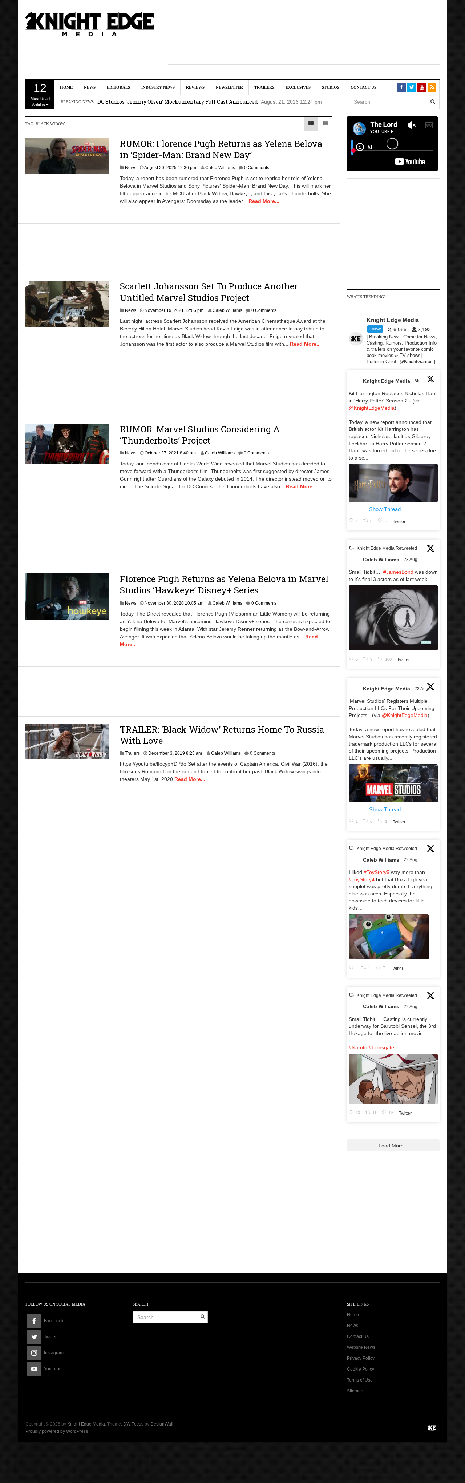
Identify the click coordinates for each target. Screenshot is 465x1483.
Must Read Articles (40, 94)
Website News (361, 1347)
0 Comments (256, 167)
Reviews (195, 87)
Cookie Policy (360, 1369)
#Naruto (358, 1047)
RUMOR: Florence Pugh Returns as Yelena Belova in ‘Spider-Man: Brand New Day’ (221, 149)
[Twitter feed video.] (393, 617)
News (90, 87)
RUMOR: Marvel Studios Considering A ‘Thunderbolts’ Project (200, 434)
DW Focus (133, 1424)
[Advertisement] (304, 38)
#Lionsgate (381, 1047)
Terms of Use (360, 1380)
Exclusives (298, 87)
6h (418, 381)
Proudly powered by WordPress (56, 1431)
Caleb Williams (220, 167)
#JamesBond (398, 572)
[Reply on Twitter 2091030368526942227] (353, 968)
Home (66, 87)
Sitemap (355, 1391)
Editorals (118, 87)
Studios (330, 87)
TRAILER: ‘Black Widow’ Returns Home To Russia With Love (222, 735)
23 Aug (411, 559)
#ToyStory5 (376, 872)
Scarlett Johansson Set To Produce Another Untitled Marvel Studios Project (209, 291)
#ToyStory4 (362, 879)
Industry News (158, 87)
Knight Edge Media (386, 381)
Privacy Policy (361, 1358)
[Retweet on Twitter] (351, 547)
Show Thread (385, 509)
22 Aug (422, 688)
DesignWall (161, 1424)
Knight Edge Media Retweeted (387, 548)
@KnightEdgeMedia (372, 408)
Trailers (264, 87)
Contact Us (363, 87)
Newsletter (229, 87)
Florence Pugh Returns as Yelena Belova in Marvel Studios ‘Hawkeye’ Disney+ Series (224, 584)
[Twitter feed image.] (393, 483)
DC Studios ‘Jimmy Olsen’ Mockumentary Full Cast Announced (177, 101)
